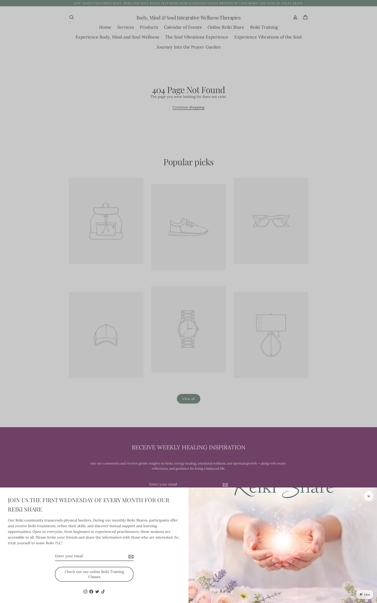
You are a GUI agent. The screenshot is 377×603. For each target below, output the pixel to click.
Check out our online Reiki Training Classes (94, 574)
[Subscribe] (130, 556)
